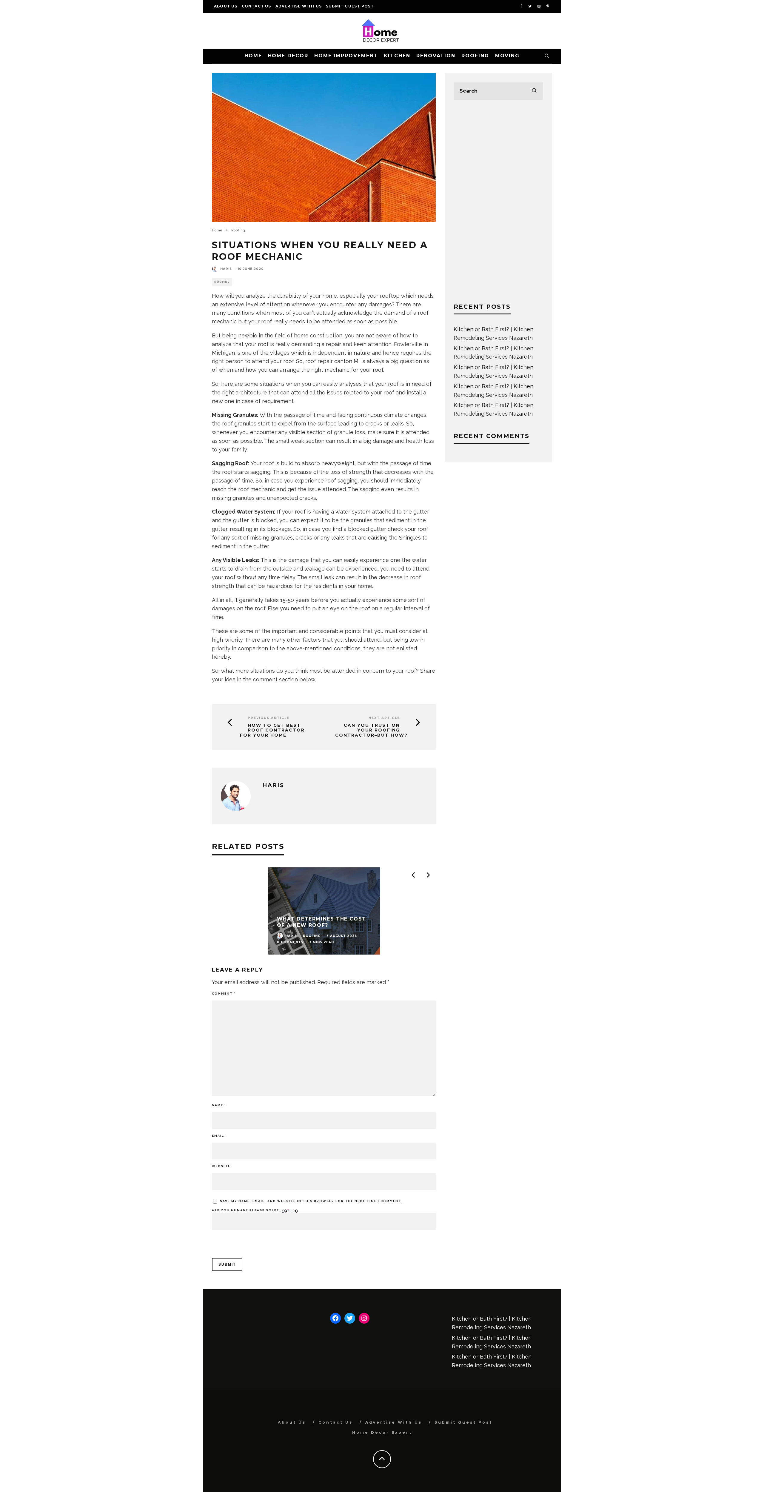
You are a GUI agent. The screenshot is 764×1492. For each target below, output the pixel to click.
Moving (507, 56)
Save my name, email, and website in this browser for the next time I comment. (311, 1201)
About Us (226, 6)
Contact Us (256, 6)
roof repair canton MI (332, 361)
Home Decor (288, 56)
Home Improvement (346, 56)
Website (221, 1166)
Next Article (384, 718)
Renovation (435, 56)
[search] (534, 91)
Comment (223, 993)
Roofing (475, 56)
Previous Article (268, 718)
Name (219, 1105)
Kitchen (397, 56)
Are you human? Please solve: (247, 1210)
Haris (226, 269)
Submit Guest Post (350, 6)
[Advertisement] (498, 201)
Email (219, 1135)
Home (253, 56)
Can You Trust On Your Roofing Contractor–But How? (371, 730)
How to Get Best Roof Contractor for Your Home (272, 730)
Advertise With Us (298, 6)
